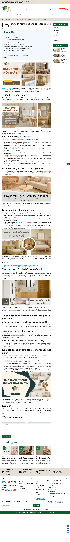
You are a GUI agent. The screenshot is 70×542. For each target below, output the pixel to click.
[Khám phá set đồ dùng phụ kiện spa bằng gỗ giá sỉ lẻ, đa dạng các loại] (57, 61)
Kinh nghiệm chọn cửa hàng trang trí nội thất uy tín (17, 55)
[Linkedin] (13, 482)
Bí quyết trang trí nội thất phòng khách (14, 39)
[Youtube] (8, 482)
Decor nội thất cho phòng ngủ (11, 42)
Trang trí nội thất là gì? (10, 35)
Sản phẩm (20, 9)
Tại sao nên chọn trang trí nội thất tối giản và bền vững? (18, 46)
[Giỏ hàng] (63, 9)
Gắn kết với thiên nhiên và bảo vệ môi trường (17, 52)
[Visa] (7, 490)
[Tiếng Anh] (67, 9)
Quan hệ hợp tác (30, 9)
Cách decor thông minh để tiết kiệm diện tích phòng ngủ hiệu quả (21, 265)
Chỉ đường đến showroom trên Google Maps (35, 509)
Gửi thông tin (7, 436)
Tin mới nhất (58, 45)
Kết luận (6, 57)
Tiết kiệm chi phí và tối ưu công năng (15, 50)
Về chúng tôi (57, 40)
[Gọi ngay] (68, 526)
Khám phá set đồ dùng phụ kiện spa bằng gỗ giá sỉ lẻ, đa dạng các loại (43, 457)
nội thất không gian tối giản (20, 335)
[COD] (14, 490)
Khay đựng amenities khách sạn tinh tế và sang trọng (26, 457)
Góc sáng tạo (48, 9)
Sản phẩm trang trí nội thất (11, 37)
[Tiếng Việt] (65, 9)
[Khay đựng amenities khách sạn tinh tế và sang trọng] (57, 55)
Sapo (54, 512)
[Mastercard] (11, 490)
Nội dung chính (9, 32)
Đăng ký (41, 2)
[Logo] (6, 9)
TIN (9, 442)
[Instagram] (5, 482)
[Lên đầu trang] (68, 536)
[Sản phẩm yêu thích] (61, 9)
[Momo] (3, 490)
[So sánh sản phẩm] (59, 9)
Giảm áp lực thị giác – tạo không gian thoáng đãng (19, 48)
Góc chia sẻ (39, 9)
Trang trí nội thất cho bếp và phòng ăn (14, 44)
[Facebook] (3, 482)
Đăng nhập (46, 2)
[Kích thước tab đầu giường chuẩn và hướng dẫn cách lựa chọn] (57, 50)
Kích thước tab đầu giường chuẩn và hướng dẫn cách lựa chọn (9, 457)
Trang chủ (56, 27)
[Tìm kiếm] (53, 14)
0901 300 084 (64, 2)
